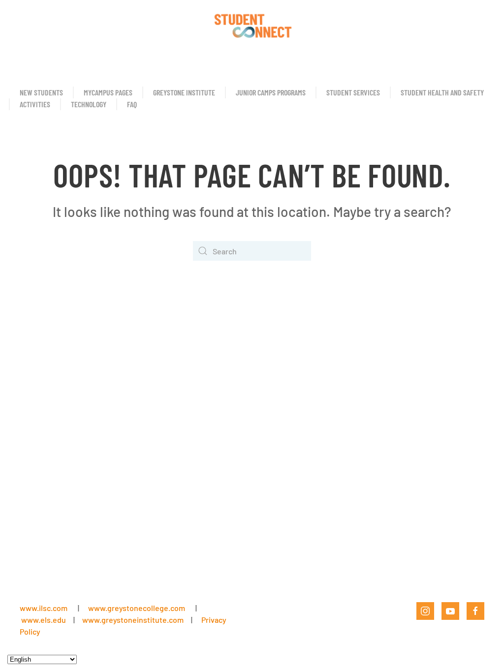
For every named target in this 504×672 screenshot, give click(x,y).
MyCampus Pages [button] (108, 92)
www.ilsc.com (43, 607)
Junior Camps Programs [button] (271, 92)
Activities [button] (35, 104)
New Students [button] (41, 92)
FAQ (132, 104)
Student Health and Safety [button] (442, 92)
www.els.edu (43, 619)
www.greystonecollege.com (136, 607)
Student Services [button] (353, 92)
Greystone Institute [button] (184, 92)
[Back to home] (252, 24)
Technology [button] (88, 104)
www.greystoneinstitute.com (133, 619)
